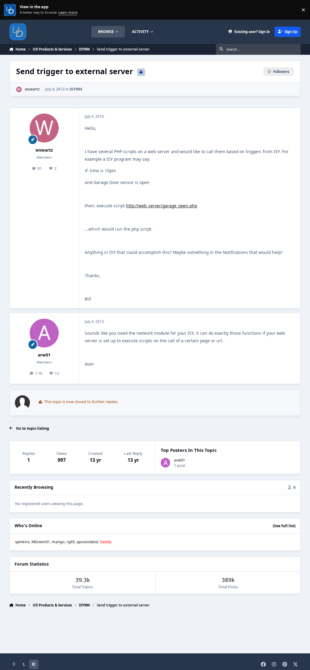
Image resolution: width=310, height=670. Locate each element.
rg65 (71, 541)
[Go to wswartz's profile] (19, 89)
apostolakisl (87, 541)
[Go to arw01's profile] (44, 333)
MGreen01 (40, 541)
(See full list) (284, 525)
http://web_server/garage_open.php (161, 206)
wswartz (32, 89)
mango (58, 541)
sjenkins (22, 541)
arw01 (44, 355)
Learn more (10, 9)
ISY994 (76, 89)
